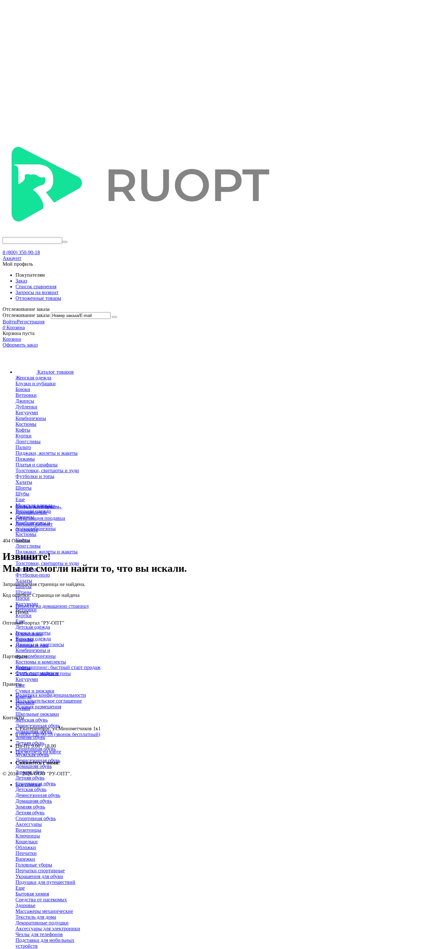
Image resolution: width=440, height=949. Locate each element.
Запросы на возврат (37, 292)
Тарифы (24, 639)
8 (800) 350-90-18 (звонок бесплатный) (57, 734)
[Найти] (64, 242)
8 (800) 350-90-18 (21, 252)
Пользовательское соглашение (48, 701)
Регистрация (30, 321)
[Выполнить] (114, 317)
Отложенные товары (38, 298)
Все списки (28, 784)
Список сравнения (35, 286)
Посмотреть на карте (38, 751)
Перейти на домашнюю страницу (52, 606)
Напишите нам (31, 645)
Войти (10, 321)
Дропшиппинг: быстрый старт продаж (57, 667)
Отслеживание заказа (26, 315)
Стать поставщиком (37, 673)
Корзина (12, 339)
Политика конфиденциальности (50, 695)
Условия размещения (38, 706)
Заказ (21, 280)
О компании (29, 634)
